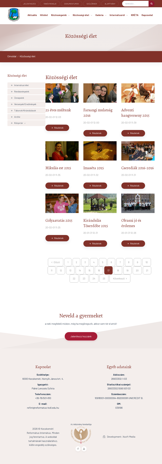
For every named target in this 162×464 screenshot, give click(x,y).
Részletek (57, 127)
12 (61, 270)
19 (127, 270)
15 (89, 270)
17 (108, 270)
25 (104, 278)
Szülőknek (92, 4)
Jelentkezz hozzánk (81, 336)
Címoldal (11, 56)
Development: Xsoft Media (120, 436)
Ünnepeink (17, 97)
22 (74, 278)
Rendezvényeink (20, 91)
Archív (15, 116)
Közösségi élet (27, 56)
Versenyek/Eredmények (23, 104)
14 (80, 270)
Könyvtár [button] (17, 123)
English (27, 8)
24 (94, 278)
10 (147, 262)
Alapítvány (110, 4)
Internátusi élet (20, 85)
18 (118, 270)
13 (70, 270)
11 (51, 270)
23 (84, 278)
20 (137, 270)
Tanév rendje (50, 4)
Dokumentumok (71, 4)
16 (99, 270)
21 (147, 270)
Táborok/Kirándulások (23, 110)
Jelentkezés (29, 4)
